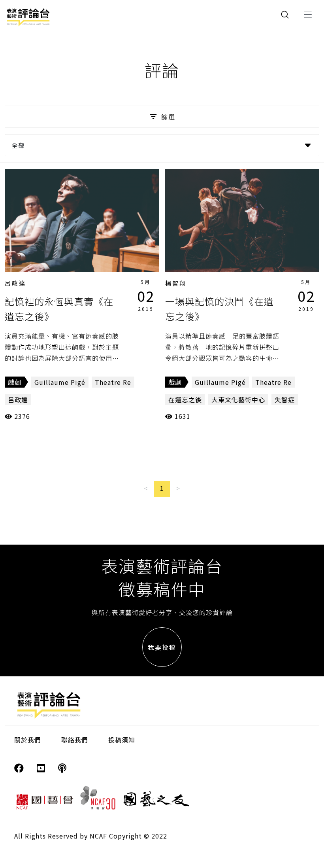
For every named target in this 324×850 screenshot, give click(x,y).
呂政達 (15, 283)
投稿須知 (121, 739)
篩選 (168, 116)
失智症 (285, 399)
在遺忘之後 (185, 399)
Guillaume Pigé (59, 382)
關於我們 (27, 739)
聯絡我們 (74, 739)
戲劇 (14, 382)
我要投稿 (162, 647)
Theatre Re (113, 382)
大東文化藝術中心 (238, 399)
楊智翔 (175, 283)
